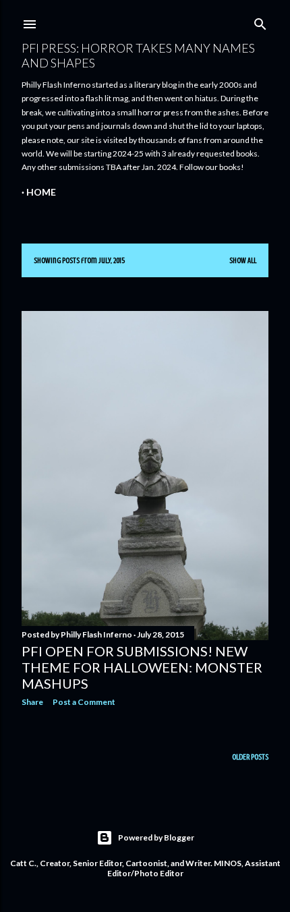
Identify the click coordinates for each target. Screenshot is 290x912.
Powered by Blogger (156, 837)
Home (41, 192)
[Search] (260, 21)
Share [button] (32, 702)
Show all (242, 260)
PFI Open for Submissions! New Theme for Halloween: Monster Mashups (142, 667)
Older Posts (250, 757)
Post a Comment (84, 702)
